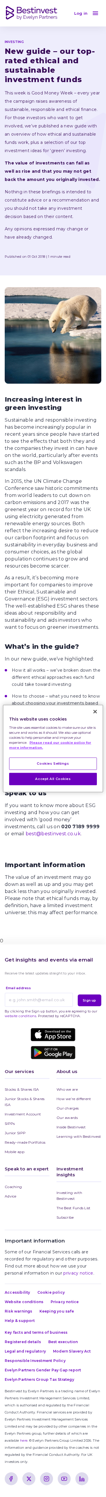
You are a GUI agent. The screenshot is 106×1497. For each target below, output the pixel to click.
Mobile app (14, 1152)
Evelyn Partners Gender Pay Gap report (43, 1370)
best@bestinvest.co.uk (53, 833)
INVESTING (14, 42)
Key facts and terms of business (36, 1332)
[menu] (95, 13)
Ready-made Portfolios (25, 1142)
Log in (80, 13)
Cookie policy (51, 1292)
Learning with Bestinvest (79, 1136)
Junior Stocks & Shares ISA (25, 1102)
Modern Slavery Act (72, 1351)
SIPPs (10, 1123)
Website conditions (24, 1302)
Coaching (13, 1187)
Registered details (23, 1342)
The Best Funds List (74, 1208)
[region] (53, 749)
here (23, 1440)
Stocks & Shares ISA (22, 1089)
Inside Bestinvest (71, 1127)
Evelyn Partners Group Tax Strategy (39, 1379)
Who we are (67, 1089)
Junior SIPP (15, 1133)
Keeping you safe (56, 1311)
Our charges (68, 1108)
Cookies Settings (53, 763)
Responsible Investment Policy (35, 1360)
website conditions (20, 1016)
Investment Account (23, 1114)
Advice (10, 1196)
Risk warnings (18, 1311)
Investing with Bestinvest (70, 1195)
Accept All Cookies (53, 778)
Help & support (20, 1320)
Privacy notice (65, 1302)
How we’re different (74, 1099)
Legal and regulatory (25, 1351)
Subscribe (65, 1217)
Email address (18, 988)
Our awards (67, 1117)
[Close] (95, 711)
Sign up (89, 1000)
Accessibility (17, 1292)
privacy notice (78, 1273)
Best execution (63, 1342)
